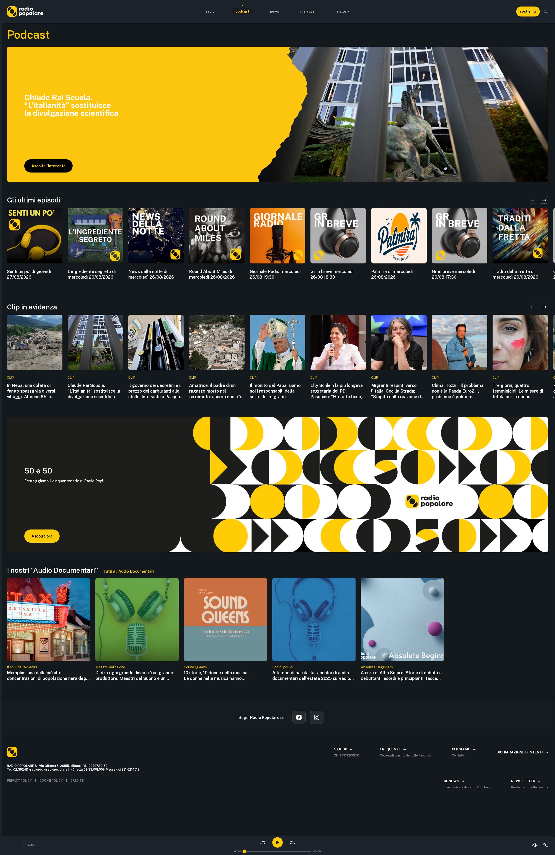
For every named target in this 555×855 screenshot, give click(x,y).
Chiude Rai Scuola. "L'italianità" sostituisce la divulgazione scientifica (94, 391)
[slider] (244, 851)
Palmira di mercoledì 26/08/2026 (392, 274)
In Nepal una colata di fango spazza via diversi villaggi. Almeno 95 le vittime (31, 391)
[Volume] (535, 845)
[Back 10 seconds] (262, 842)
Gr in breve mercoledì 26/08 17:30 (453, 274)
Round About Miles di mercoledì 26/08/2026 (212, 274)
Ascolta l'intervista (48, 166)
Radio (210, 11)
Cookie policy (51, 780)
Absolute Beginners (377, 667)
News (274, 11)
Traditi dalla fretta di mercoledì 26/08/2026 (515, 274)
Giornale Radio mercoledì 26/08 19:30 (275, 274)
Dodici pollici (282, 667)
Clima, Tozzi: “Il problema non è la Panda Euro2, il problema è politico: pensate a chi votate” (457, 391)
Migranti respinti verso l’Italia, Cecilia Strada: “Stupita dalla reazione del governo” (397, 391)
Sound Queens (195, 667)
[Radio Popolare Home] (25, 11)
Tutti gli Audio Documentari (128, 571)
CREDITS (77, 780)
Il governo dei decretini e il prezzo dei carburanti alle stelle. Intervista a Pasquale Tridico (155, 391)
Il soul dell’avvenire (22, 667)
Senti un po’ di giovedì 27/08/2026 (29, 274)
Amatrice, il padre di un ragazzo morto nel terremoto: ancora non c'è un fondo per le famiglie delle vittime (215, 391)
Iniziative (307, 11)
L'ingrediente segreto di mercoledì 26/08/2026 (92, 274)
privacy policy (19, 780)
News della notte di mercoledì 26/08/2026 (151, 274)
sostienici (528, 11)
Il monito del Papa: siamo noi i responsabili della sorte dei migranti (275, 391)
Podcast (242, 11)
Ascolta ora (41, 536)
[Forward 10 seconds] (292, 842)
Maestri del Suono (110, 667)
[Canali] (545, 845)
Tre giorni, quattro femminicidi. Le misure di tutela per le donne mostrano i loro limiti (518, 391)
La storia (342, 11)
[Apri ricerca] (546, 11)
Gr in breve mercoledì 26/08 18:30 (332, 274)
